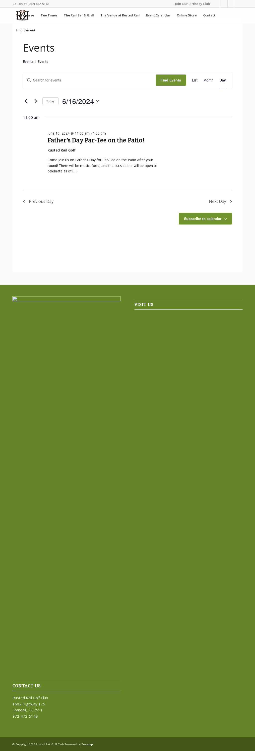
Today (50, 101)
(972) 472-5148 (38, 3)
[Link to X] (223, 3)
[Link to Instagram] (231, 3)
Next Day (217, 201)
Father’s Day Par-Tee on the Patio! (96, 140)
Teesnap (87, 744)
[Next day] (36, 101)
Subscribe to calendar (202, 218)
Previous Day (41, 201)
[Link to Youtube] (239, 3)
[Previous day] (26, 101)
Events (28, 61)
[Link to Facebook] (216, 3)
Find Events (171, 79)
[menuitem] (191, 3)
